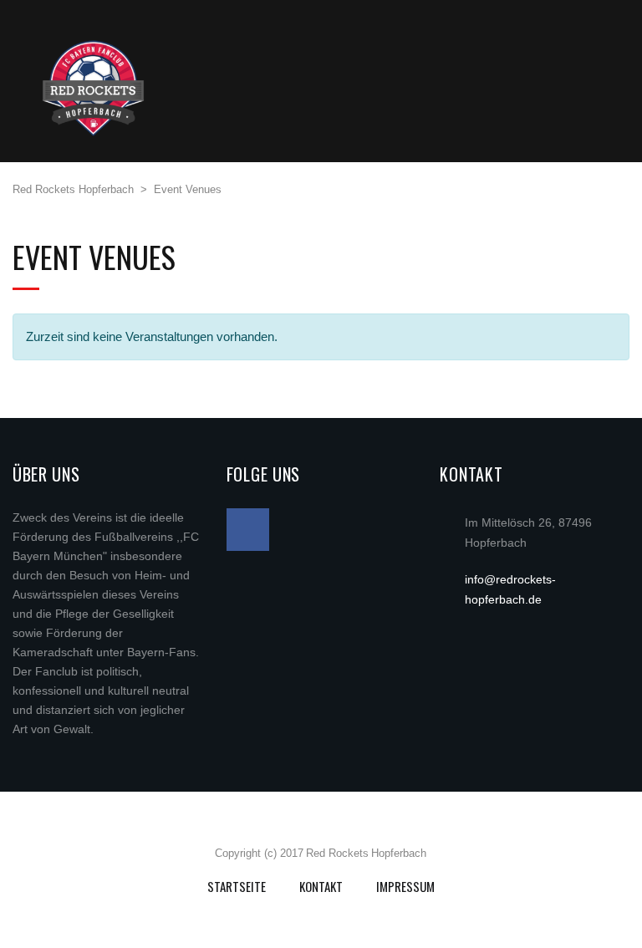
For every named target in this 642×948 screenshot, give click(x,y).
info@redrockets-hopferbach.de (510, 589)
